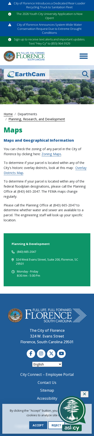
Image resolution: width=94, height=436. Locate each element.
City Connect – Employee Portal (47, 374)
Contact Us (47, 382)
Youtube (61, 353)
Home (8, 114)
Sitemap (47, 390)
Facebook (31, 353)
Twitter (51, 353)
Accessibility (47, 398)
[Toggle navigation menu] (83, 56)
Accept (38, 425)
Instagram (41, 353)
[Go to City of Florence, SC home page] (24, 56)
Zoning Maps (51, 154)
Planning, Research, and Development (36, 119)
